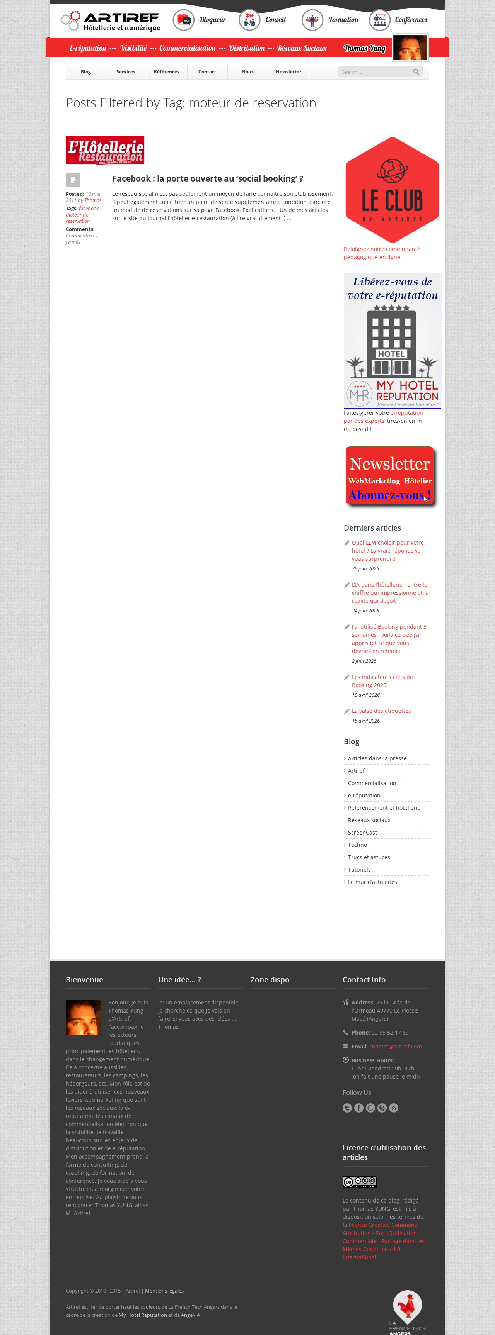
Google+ (370, 1108)
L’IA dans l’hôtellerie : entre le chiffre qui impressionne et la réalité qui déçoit (390, 592)
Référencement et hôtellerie (384, 807)
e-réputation (364, 795)
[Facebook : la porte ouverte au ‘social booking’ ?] (201, 150)
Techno (357, 844)
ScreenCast (362, 832)
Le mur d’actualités (372, 881)
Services (125, 71)
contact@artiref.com (395, 1046)
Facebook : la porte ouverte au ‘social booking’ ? (207, 178)
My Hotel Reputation (143, 1314)
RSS (393, 1108)
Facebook (359, 1108)
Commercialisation (372, 783)
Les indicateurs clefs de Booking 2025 (382, 681)
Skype (382, 1108)
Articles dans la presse (377, 758)
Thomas (93, 200)
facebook (89, 208)
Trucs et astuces (369, 857)
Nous (248, 71)
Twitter (347, 1108)
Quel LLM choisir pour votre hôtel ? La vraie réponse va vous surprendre (388, 550)
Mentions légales (164, 1290)
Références (166, 71)
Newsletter (288, 71)
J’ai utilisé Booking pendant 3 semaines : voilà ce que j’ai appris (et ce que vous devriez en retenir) (389, 639)
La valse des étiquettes (381, 710)
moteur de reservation (78, 217)
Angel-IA (190, 1314)
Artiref (356, 770)
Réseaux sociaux (369, 820)
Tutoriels (359, 869)
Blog (86, 71)
